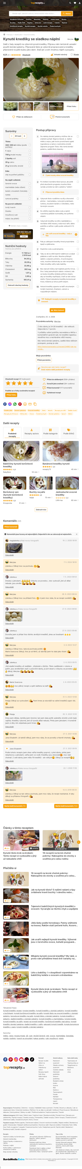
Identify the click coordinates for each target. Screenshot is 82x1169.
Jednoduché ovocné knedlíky (66, 493)
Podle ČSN (21, 23)
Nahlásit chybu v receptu (19, 226)
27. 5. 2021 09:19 (70, 748)
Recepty (10, 34)
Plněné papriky (20, 1122)
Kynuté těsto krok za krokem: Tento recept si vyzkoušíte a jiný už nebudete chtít (20, 856)
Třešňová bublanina (38, 1112)
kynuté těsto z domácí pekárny (46, 1016)
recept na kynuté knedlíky (33, 1021)
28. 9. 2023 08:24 (69, 594)
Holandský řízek (67, 1125)
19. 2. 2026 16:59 (70, 540)
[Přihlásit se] (79, 3)
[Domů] (4, 35)
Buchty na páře (37, 492)
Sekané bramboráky (9, 1139)
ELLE (69, 1070)
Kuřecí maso (55, 19)
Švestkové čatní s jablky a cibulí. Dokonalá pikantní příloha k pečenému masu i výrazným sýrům (40, 1149)
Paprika (30, 23)
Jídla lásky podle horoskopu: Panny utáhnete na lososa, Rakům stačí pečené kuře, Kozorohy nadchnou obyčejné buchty (55, 925)
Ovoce (32, 414)
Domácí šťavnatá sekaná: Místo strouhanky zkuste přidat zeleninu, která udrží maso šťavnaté (66, 1145)
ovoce (52, 1036)
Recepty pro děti (60, 410)
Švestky (13, 23)
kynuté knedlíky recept (12, 1011)
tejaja (31, 497)
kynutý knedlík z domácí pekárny (30, 1027)
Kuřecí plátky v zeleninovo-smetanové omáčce (12, 1148)
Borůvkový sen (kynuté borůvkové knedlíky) (13, 495)
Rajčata (64, 23)
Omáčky (29, 19)
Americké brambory (22, 1110)
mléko (5, 1036)
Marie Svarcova (16, 682)
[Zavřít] (77, 534)
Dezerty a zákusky (66, 1108)
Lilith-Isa (59, 500)
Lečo (40, 1127)
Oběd (43, 410)
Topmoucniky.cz (72, 1063)
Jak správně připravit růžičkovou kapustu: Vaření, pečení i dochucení (40, 1138)
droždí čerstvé (39, 1036)
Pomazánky (16, 1108)
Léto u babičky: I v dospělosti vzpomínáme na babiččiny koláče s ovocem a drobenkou (54, 973)
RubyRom (7, 472)
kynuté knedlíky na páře (13, 1021)
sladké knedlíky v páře (33, 1024)
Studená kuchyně (22, 1119)
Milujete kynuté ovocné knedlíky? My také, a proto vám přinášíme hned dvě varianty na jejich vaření (54, 958)
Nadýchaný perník (49, 1127)
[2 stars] (14, 383)
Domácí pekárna (20, 410)
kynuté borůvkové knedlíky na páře (28, 1013)
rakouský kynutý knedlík (53, 1024)
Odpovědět (9, 555)
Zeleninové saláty (9, 1119)
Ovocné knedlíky (29, 34)
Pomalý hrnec (60, 1115)
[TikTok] (32, 1059)
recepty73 (47, 469)
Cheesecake (12, 1125)
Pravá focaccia (64, 1110)
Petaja (12, 714)
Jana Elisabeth (15, 749)
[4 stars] (25, 383)
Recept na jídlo (43, 1061)
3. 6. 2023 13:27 (70, 645)
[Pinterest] (11, 1059)
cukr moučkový (51, 1038)
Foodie (55, 1094)
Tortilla (56, 1108)
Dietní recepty (60, 1117)
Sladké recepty (49, 1117)
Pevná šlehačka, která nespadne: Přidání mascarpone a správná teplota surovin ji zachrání (67, 1138)
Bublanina (69, 1127)
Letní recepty (47, 23)
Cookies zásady (58, 1070)
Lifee (69, 1072)
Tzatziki (61, 1112)
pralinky (13, 1038)
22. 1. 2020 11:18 (70, 768)
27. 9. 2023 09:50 (69, 609)
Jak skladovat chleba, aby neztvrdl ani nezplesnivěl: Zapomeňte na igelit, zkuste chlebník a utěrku (67, 1151)
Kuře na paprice (12, 1127)
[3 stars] (19, 383)
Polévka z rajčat (8, 1145)
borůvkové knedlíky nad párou (57, 1021)
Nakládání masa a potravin (44, 1108)
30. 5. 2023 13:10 (70, 714)
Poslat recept (30, 404)
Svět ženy (42, 1074)
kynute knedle (70, 1019)
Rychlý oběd (60, 1127)
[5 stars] (31, 383)
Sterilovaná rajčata (32, 1122)
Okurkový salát (44, 1125)
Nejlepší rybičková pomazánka (27, 1125)
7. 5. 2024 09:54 (70, 577)
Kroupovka (7, 503)
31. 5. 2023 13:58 (70, 697)
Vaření (70, 414)
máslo (61, 1038)
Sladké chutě (72, 410)
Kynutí (64, 414)
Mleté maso (28, 1115)
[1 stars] (8, 383)
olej (47, 1036)
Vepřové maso (38, 1115)
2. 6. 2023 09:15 (70, 662)
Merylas (70, 39)
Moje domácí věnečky (10, 1152)
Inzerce (55, 1085)
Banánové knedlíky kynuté (56, 463)
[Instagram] (16, 1059)
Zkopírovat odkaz (35, 404)
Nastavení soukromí (56, 1062)
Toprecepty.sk (72, 1061)
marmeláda (60, 1036)
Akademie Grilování (17, 19)
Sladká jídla (18, 34)
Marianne (70, 1067)
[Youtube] (21, 1059)
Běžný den (23, 414)
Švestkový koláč (8, 1129)
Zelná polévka (14, 1112)
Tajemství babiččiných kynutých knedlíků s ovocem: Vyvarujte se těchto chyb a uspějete (54, 907)
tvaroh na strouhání (24, 1038)
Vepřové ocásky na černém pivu (13, 1136)
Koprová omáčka (55, 1125)
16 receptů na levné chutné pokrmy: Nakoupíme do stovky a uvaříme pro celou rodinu (59, 856)
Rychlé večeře (43, 26)
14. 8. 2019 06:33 (70, 790)
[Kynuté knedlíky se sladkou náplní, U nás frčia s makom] (13, 548)
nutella (6, 1038)
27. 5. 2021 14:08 (70, 734)
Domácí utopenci (20, 1129)
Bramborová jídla (49, 1115)
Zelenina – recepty (28, 1108)
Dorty (31, 1119)
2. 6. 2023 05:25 (70, 682)
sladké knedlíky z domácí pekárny (24, 1019)
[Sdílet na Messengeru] (10, 404)
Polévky (45, 19)
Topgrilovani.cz (72, 1065)
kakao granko (39, 1038)
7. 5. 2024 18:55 (70, 562)
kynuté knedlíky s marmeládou (51, 1019)
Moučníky (37, 19)
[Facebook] (5, 1059)
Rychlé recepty (30, 26)
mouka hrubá (19, 1036)
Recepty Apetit (43, 1072)
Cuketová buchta (31, 1127)
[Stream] (27, 1059)
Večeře (50, 410)
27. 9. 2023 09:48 (69, 630)
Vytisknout (25, 404)
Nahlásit (55, 1097)
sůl (27, 1036)
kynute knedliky (29, 1011)
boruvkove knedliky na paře (22, 1016)
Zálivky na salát (25, 1112)
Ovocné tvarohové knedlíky (49, 1122)
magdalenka (24, 541)
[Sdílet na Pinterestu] (20, 404)
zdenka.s (13, 577)
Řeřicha (32, 1110)
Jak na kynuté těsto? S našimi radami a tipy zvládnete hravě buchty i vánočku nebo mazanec (53, 892)
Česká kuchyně (55, 26)
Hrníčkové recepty (16, 26)
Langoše (22, 1127)
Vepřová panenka (52, 1112)
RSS (54, 1088)
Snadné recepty (28, 1117)
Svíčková (56, 1110)
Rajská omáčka (64, 1122)
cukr (30, 1036)
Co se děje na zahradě (44, 1110)
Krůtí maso (19, 1115)
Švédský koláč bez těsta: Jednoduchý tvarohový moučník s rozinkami (40, 1144)
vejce (11, 1036)
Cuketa (57, 23)
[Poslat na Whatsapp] (15, 404)
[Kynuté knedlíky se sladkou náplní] (13, 616)
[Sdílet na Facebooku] (5, 404)
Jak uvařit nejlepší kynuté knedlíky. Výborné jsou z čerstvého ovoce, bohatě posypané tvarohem (53, 942)
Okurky (64, 19)
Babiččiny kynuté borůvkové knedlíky (18, 465)
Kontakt (55, 1103)
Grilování (38, 23)
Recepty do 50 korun (11, 414)
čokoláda (69, 1036)
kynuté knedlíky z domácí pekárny (50, 1011)
